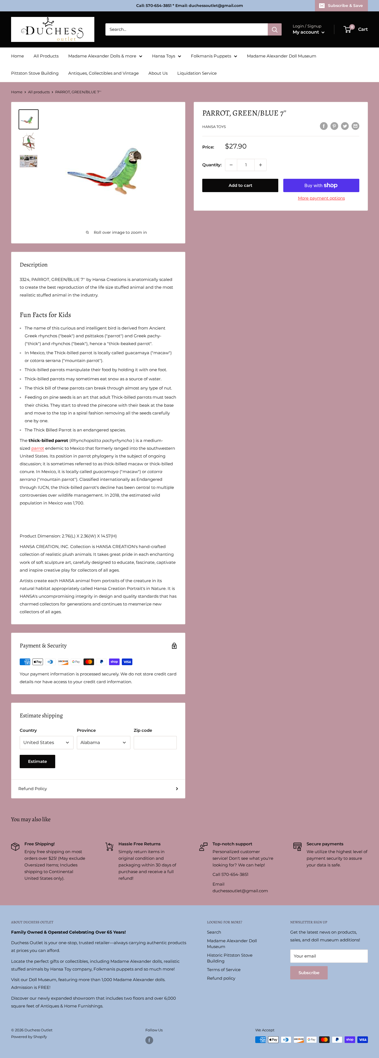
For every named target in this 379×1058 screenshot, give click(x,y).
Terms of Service (224, 969)
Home (17, 56)
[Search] (275, 29)
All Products (46, 56)
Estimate (37, 761)
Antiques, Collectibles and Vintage (103, 73)
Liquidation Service (197, 73)
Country (28, 730)
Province (86, 730)
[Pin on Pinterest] (334, 126)
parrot (37, 448)
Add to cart (240, 185)
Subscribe (309, 972)
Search (214, 932)
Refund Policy (32, 788)
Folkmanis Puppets (211, 56)
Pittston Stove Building (35, 73)
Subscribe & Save (345, 5)
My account (306, 32)
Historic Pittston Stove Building (229, 958)
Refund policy (221, 978)
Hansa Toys (163, 56)
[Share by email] (355, 126)
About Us (158, 73)
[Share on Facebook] (324, 126)
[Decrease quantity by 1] (231, 165)
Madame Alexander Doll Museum (281, 56)
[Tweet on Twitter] (345, 126)
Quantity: (212, 164)
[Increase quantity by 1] (260, 165)
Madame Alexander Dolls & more (102, 56)
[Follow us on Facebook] (149, 1040)
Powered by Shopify (29, 1036)
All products (39, 92)
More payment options (321, 198)
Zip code (143, 730)
